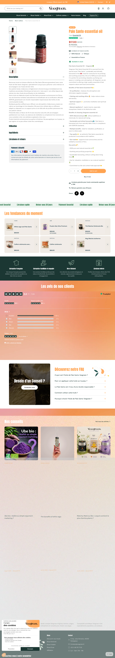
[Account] (103, 8)
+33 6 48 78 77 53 (76, 647)
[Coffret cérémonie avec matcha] (9, 244)
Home (11, 21)
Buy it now (87, 177)
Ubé (51, 220)
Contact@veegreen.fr (77, 644)
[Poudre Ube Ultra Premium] (45, 226)
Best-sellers (19, 21)
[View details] (36, 226)
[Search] (41, 8)
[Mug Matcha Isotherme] (80, 244)
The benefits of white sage (51, 517)
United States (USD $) (87, 2)
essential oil (77, 35)
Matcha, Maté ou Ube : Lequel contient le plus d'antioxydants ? (93, 517)
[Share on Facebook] (76, 193)
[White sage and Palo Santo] (9, 226)
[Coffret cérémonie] (45, 244)
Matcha (87, 220)
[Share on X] (82, 193)
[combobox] (23, 8)
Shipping (79, 46)
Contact (100, 2)
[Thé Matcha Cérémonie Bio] (80, 226)
